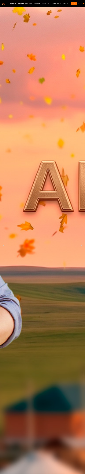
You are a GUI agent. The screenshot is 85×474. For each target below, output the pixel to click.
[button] (3, 244)
